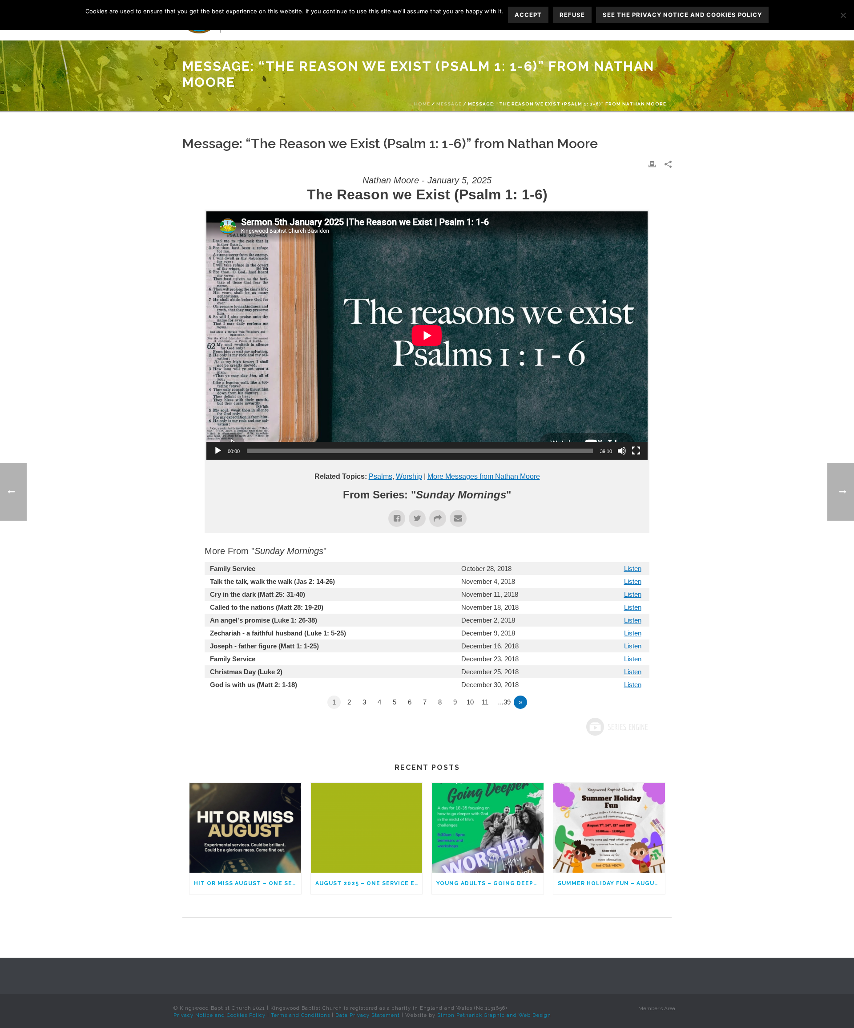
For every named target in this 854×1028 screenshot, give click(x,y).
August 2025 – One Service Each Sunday (369, 883)
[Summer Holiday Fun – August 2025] (609, 827)
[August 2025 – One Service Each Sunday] (367, 827)
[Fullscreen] (636, 450)
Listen (632, 568)
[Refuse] (842, 15)
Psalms (380, 476)
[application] (427, 335)
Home (422, 103)
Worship (409, 476)
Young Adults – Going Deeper (488, 883)
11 (485, 702)
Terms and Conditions (300, 1015)
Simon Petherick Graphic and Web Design (494, 1015)
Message (449, 103)
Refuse (572, 14)
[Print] (652, 164)
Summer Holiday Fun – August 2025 (611, 883)
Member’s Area (656, 1008)
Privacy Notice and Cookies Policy (219, 1015)
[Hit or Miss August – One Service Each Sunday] (245, 827)
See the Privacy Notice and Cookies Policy (682, 14)
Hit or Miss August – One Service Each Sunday (247, 883)
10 (470, 702)
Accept (528, 14)
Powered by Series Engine (616, 727)
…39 (504, 702)
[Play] (218, 450)
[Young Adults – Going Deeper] (488, 827)
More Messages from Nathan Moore (483, 476)
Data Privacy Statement (367, 1015)
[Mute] (621, 450)
